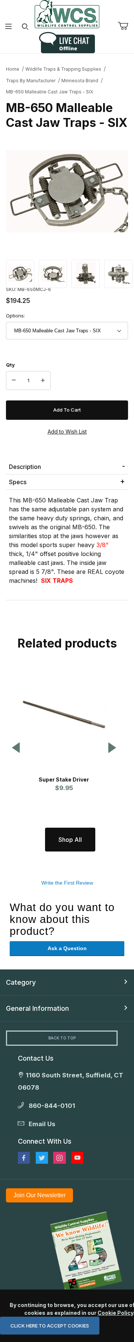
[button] (20, 273)
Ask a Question (67, 948)
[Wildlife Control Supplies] (67, 14)
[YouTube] (77, 1158)
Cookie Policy (115, 1313)
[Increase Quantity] (42, 380)
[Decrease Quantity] (13, 380)
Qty (10, 365)
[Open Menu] (8, 27)
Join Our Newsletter (39, 1195)
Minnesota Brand (79, 80)
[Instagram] (59, 1158)
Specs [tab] (17, 482)
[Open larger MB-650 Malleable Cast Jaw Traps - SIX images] (67, 191)
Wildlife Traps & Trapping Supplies (63, 69)
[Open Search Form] (25, 27)
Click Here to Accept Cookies (49, 1326)
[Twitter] (42, 1158)
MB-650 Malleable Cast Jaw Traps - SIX (49, 92)
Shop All (70, 839)
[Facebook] (24, 1158)
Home (12, 69)
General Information (37, 1008)
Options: (15, 316)
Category (21, 982)
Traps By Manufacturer (30, 80)
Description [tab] (25, 466)
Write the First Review (67, 883)
